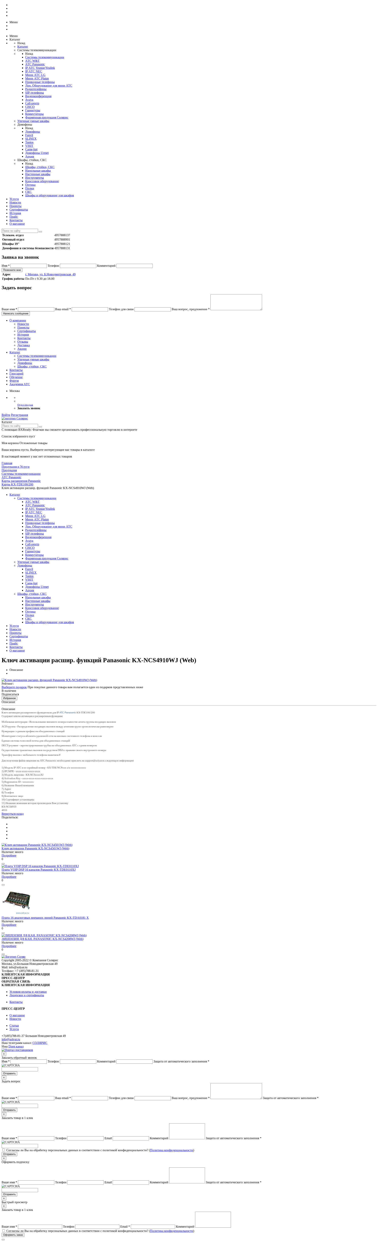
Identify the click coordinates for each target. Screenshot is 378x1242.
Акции (22, 348)
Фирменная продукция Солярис (46, 117)
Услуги (14, 199)
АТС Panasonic (35, 64)
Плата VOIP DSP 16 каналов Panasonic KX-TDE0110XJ (39, 869)
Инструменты (34, 177)
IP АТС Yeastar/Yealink (40, 67)
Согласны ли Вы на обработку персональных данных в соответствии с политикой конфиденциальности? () (100, 1150)
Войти (6, 415)
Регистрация (19, 415)
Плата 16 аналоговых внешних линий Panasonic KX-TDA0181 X (45, 917)
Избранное (9, 698)
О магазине (17, 223)
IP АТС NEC (33, 71)
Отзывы (22, 341)
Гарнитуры (32, 110)
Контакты (16, 220)
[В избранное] (3, 863)
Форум (14, 380)
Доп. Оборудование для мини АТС (48, 85)
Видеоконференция (38, 96)
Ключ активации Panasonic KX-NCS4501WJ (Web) (35, 848)
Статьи (14, 1025)
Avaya (29, 99)
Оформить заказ (13, 1234)
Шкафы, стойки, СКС (40, 167)
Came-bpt (31, 149)
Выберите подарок (14, 687)
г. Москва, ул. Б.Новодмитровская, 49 (50, 274)
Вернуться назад (13, 813)
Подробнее (9, 855)
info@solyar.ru (11, 1039)
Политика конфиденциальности (171, 1150)
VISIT (29, 145)
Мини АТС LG (35, 75)
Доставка (23, 345)
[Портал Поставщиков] (17, 1050)
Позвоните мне (12, 270)
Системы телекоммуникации (44, 57)
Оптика (30, 184)
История (15, 213)
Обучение (16, 377)
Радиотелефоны (35, 89)
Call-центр (32, 103)
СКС (28, 192)
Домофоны (32, 131)
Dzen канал (16, 1046)
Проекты (15, 206)
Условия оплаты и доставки (28, 991)
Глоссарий (16, 373)
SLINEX (31, 138)
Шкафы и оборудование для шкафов (49, 195)
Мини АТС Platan (37, 78)
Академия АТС (19, 384)
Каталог (22, 46)
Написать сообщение (15, 313)
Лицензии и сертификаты (26, 995)
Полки (29, 188)
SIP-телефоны (34, 92)
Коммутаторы (34, 114)
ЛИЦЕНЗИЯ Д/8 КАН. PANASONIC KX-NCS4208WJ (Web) (42, 939)
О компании (17, 320)
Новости (15, 202)
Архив (29, 156)
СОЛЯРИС (39, 1043)
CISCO (30, 106)
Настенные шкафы (37, 174)
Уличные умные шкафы (33, 121)
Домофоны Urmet (37, 153)
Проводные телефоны (40, 82)
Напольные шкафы (38, 170)
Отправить (9, 1073)
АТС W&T (32, 60)
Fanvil (29, 135)
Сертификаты (18, 209)
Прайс (13, 216)
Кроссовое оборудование (42, 181)
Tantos (29, 142)
